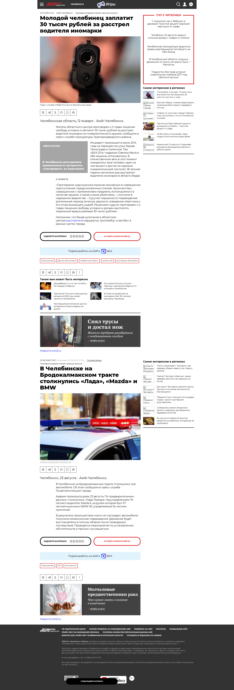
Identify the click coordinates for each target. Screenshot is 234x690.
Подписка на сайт (143, 629)
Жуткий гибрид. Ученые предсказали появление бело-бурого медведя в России (175, 105)
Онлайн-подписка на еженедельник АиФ (110, 629)
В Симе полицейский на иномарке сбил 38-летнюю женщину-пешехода (117, 296)
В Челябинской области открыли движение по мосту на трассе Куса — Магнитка (169, 62)
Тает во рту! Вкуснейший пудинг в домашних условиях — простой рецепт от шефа (174, 126)
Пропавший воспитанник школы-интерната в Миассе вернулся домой (70, 306)
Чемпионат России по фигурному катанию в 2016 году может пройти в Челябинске (70, 296)
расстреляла (75, 220)
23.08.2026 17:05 (47, 360)
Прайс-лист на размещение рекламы (80, 632)
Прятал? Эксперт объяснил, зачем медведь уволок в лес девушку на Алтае (174, 378)
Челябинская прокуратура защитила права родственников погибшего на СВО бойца (168, 49)
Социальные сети (178, 629)
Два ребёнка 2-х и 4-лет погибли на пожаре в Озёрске (70, 284)
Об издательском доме (73, 629)
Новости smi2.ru (50, 350)
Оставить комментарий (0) (117, 236)
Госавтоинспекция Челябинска (55, 462)
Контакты (161, 629)
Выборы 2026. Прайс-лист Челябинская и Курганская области (92, 635)
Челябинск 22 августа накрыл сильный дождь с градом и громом (168, 36)
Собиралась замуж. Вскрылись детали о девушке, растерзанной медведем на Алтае (173, 410)
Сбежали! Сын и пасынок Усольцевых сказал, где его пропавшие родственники (175, 399)
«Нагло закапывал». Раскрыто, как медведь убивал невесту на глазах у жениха (174, 368)
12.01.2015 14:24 (47, 13)
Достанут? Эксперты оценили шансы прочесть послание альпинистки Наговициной (175, 389)
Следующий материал (92, 681)
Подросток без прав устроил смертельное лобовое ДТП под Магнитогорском (168, 75)
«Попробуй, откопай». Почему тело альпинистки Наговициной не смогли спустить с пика (174, 94)
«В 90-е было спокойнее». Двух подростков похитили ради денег (173, 135)
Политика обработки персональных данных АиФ (127, 632)
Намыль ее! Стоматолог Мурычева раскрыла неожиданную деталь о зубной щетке (174, 147)
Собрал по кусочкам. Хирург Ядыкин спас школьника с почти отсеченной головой (175, 115)
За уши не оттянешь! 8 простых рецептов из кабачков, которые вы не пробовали (175, 420)
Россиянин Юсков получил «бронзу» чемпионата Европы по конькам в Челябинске (120, 286)
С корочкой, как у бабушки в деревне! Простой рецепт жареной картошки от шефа (168, 24)
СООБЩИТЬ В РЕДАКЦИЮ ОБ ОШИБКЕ (144, 635)
